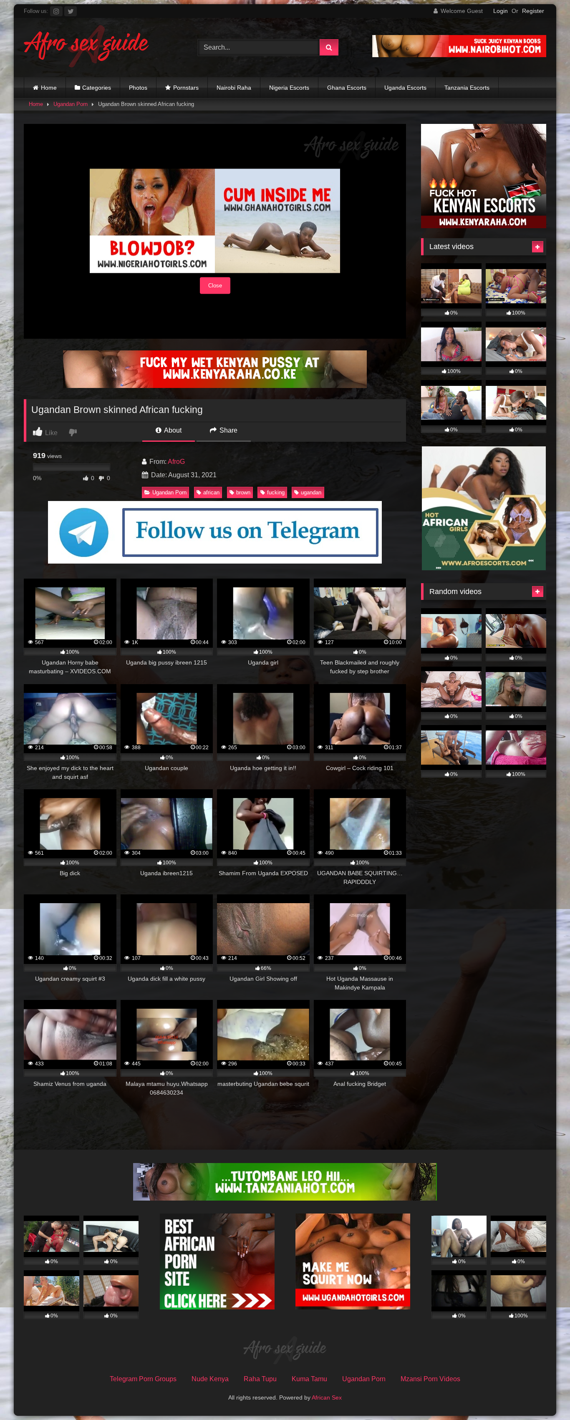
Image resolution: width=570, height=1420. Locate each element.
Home (49, 87)
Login (500, 11)
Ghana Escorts (346, 87)
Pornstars (186, 87)
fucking (276, 492)
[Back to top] (544, 1395)
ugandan (311, 492)
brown (243, 492)
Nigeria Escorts (289, 87)
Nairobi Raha (234, 87)
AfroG (176, 461)
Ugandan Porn (70, 104)
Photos (138, 87)
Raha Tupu (260, 1378)
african (211, 492)
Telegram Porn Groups (143, 1378)
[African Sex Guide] (86, 47)
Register (533, 11)
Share (227, 430)
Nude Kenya (210, 1378)
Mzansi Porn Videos (430, 1378)
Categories (96, 87)
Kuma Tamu (309, 1378)
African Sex (327, 1397)
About (172, 430)
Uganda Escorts (405, 87)
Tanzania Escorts (466, 87)
